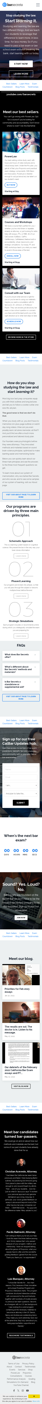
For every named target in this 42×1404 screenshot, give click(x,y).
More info (36, 1401)
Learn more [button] (21, 556)
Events (12, 1370)
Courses (28, 1376)
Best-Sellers (11, 84)
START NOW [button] (21, 63)
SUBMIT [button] (21, 803)
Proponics (27, 1373)
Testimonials (33, 87)
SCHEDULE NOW (14, 321)
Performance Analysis (16, 1379)
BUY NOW (11, 185)
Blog (33, 1382)
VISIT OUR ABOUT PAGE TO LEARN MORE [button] (21, 496)
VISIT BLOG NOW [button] (21, 1086)
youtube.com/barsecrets (21, 94)
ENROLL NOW (13, 256)
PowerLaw (15, 1373)
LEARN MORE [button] (21, 73)
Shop (30, 1370)
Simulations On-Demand (17, 1382)
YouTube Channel (21, 1385)
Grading (31, 1379)
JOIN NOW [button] (21, 918)
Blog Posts (20, 87)
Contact (18, 1367)
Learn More (24, 84)
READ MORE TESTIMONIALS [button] (21, 1335)
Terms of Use (13, 1364)
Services (21, 1370)
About (9, 1367)
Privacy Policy (28, 1364)
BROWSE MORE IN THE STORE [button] (21, 337)
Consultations (16, 1376)
